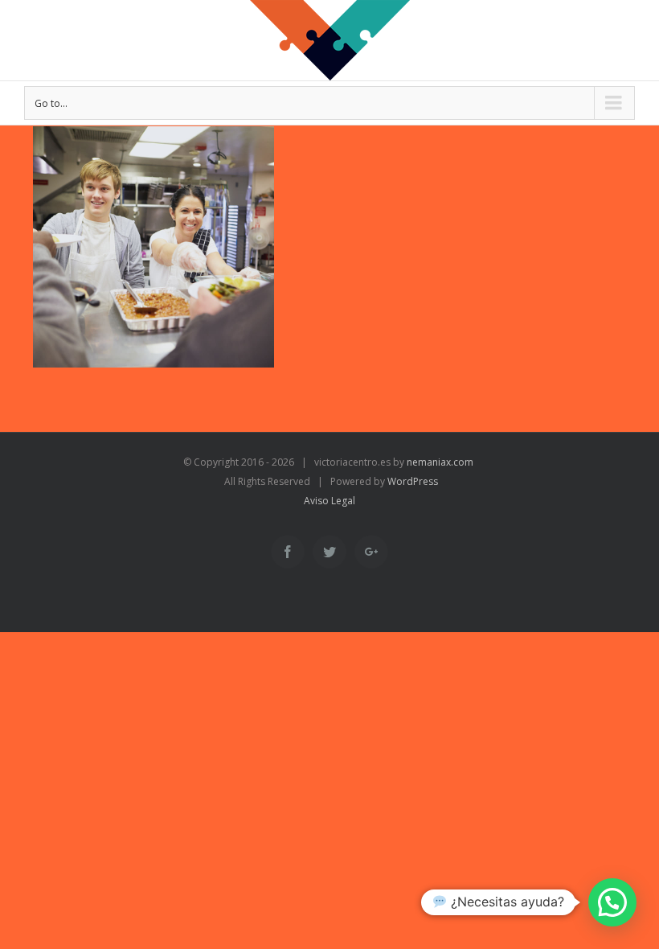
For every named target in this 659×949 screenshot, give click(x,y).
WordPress (412, 481)
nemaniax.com (438, 462)
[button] (612, 902)
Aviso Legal (329, 500)
